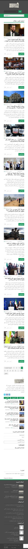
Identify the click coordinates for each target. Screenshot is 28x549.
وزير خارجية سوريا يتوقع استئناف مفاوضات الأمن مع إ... (11, 407)
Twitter (5, 394)
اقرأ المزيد (21, 54)
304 (21, 370)
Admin (16, 492)
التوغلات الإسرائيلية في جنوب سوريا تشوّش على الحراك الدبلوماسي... (15, 210)
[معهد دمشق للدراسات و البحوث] (14, 7)
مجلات (20, 35)
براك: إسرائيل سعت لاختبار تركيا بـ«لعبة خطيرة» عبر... (11, 419)
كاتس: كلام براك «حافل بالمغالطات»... (13, 425)
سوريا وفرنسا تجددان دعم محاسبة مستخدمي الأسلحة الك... (11, 401)
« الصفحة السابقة (8, 367)
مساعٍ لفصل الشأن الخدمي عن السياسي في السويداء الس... (11, 413)
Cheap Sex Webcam (8, 478)
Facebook (7, 394)
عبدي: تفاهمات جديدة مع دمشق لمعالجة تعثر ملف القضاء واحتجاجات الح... (14, 347)
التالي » (6, 373)
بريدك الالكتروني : (20, 440)
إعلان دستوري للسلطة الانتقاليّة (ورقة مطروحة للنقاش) (11, 485)
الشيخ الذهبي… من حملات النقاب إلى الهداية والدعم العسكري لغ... (14, 140)
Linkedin (9, 394)
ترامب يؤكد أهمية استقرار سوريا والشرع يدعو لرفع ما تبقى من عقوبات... (14, 40)
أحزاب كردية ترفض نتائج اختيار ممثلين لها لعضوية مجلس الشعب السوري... (14, 73)
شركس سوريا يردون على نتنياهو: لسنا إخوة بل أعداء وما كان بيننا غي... (14, 279)
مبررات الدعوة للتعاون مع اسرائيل (11, 496)
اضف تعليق (9, 54)
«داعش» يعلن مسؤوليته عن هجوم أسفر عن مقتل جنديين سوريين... (15, 243)
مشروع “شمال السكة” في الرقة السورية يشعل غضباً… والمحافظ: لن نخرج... (15, 174)
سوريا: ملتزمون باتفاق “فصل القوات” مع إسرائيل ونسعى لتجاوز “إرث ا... (14, 314)
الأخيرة (7, 398)
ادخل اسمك (21, 435)
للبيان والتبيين (15, 490)
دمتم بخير (16, 527)
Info (4, 37)
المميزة (14, 398)
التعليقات (21, 398)
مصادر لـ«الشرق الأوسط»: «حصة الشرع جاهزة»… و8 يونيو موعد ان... (15, 107)
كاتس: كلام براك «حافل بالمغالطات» (16, 521)
